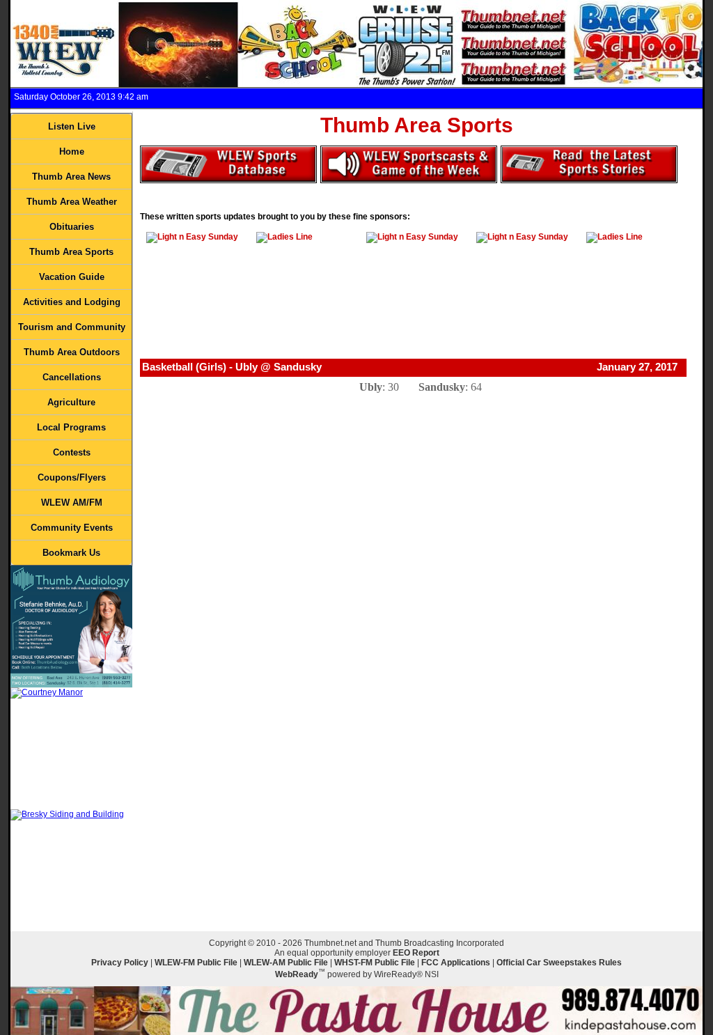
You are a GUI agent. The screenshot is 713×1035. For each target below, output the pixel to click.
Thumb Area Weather (71, 201)
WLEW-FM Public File (196, 962)
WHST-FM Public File (374, 962)
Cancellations (71, 377)
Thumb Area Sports (71, 252)
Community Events (72, 527)
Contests (72, 452)
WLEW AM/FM (71, 502)
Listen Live (71, 126)
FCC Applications (455, 962)
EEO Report (416, 953)
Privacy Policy (119, 962)
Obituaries (71, 226)
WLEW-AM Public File (286, 962)
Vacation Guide (71, 277)
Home (71, 151)
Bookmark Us (71, 552)
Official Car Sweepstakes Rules (559, 962)
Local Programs (71, 427)
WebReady (296, 974)
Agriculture (71, 402)
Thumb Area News (71, 176)
